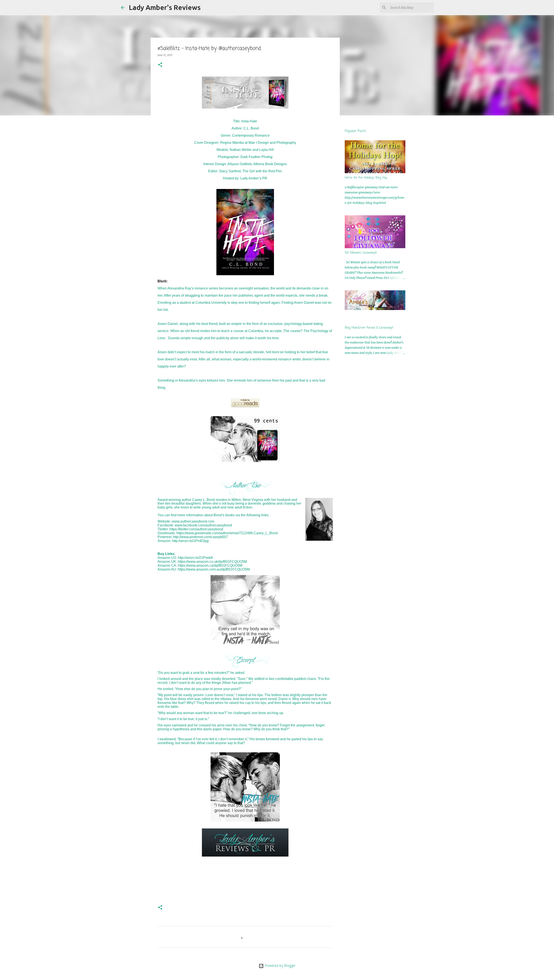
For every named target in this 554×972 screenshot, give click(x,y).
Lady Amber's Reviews (165, 7)
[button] (160, 65)
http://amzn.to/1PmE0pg (190, 541)
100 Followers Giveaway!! (361, 253)
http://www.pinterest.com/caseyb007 (200, 537)
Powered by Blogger (280, 966)
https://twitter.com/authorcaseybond (196, 529)
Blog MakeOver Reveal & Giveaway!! (369, 328)
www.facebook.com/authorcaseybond (203, 525)
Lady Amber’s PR (253, 178)
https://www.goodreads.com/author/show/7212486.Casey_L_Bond (227, 533)
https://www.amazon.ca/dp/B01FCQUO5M (210, 565)
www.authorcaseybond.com (193, 521)
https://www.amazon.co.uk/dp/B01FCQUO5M (212, 561)
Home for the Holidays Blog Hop (366, 178)
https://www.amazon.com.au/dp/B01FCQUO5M (214, 569)
